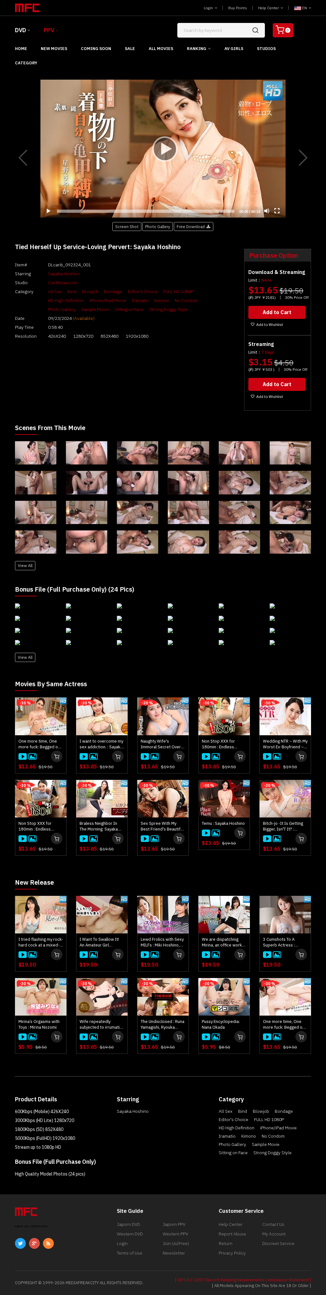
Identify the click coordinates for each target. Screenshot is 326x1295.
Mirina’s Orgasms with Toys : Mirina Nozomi (39, 1024)
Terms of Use (129, 1253)
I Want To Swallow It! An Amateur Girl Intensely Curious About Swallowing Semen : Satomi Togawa (99, 942)
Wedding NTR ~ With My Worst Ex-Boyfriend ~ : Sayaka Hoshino (285, 744)
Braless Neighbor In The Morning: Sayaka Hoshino (99, 826)
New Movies (54, 48)
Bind (71, 291)
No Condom (186, 300)
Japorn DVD (128, 1224)
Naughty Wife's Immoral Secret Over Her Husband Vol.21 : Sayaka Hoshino (161, 744)
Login (209, 7)
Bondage (113, 291)
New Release (34, 882)
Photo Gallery (61, 309)
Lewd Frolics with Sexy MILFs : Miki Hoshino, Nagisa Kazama (162, 942)
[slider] (145, 211)
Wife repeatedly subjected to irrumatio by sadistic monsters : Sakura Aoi (101, 1024)
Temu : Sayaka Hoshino (223, 823)
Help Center (269, 7)
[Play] (163, 149)
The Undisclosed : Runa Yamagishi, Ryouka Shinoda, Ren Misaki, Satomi (162, 1024)
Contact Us (273, 1224)
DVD (20, 30)
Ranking (196, 48)
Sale (130, 48)
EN (304, 7)
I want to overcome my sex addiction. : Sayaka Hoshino (101, 744)
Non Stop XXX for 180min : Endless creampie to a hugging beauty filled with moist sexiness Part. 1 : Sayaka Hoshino (40, 826)
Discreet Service (278, 1243)
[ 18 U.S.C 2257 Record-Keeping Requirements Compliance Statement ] (243, 1280)
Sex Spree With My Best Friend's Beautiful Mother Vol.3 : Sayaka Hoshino (162, 826)
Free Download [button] (192, 226)
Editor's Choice (143, 291)
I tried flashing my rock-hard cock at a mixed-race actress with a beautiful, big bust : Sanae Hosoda (40, 942)
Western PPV (175, 1234)
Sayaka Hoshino (64, 274)
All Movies (161, 48)
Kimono (161, 300)
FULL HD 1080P (178, 291)
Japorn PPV (174, 1224)
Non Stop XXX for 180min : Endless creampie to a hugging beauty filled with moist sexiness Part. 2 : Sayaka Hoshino (224, 744)
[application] (163, 149)
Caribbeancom (62, 282)
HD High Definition (66, 300)
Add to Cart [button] (277, 312)
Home (21, 48)
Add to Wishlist (269, 324)
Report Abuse (232, 1234)
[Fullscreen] (277, 211)
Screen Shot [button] (126, 226)
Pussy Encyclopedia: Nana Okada (221, 1024)
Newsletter (174, 1253)
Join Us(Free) (176, 1243)
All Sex (55, 291)
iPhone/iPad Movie (107, 300)
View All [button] (25, 565)
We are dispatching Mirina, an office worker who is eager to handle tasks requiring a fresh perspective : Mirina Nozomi (224, 942)
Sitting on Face (129, 309)
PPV (49, 30)
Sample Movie (95, 309)
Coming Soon (96, 48)
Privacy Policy (232, 1253)
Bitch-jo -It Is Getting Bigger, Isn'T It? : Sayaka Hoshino (283, 826)
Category (26, 63)
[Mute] (267, 211)
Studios (266, 48)
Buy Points (237, 7)
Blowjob (90, 291)
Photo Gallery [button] (157, 226)
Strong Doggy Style (168, 309)
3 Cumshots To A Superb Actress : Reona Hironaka (279, 942)
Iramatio (140, 300)
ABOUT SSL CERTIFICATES (31, 1226)
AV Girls (233, 48)
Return (225, 1243)
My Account (274, 1234)
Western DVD (130, 1234)
